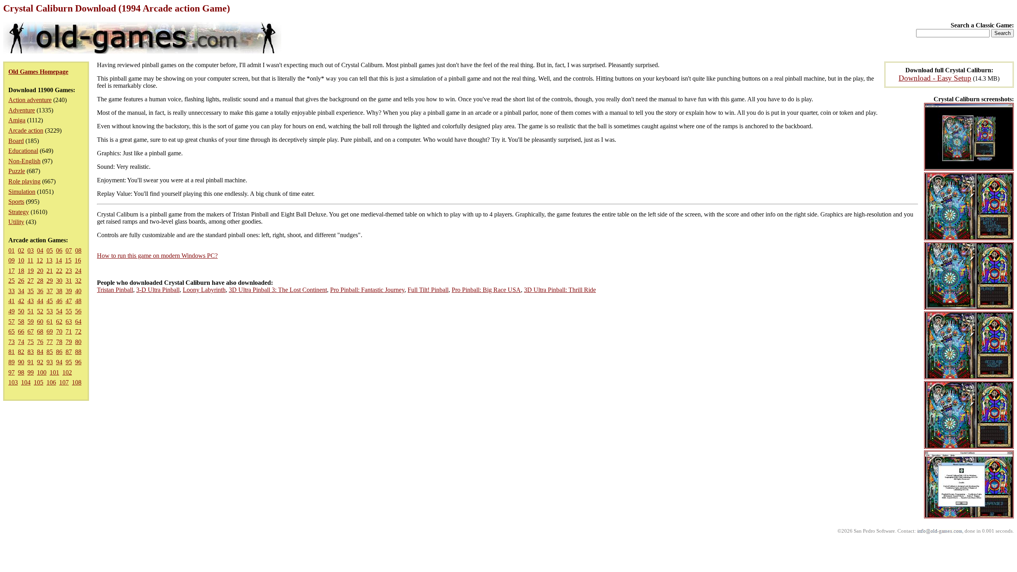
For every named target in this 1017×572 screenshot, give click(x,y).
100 (41, 372)
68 (40, 331)
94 (59, 362)
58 (21, 321)
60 (40, 321)
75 (30, 341)
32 (78, 280)
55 (69, 311)
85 (49, 351)
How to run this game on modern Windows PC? (157, 255)
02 (21, 250)
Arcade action (25, 130)
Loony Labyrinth (204, 289)
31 (69, 280)
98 (21, 372)
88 (78, 351)
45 (49, 301)
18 (21, 270)
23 (69, 270)
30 (59, 280)
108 (76, 382)
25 (11, 280)
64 (78, 321)
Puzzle (16, 171)
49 (11, 311)
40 (78, 291)
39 (69, 291)
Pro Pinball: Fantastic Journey (367, 289)
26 (21, 280)
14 (59, 260)
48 (78, 301)
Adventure (21, 110)
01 (11, 250)
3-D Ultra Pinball (158, 289)
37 (49, 291)
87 (69, 351)
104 (26, 382)
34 (21, 291)
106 (51, 382)
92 (40, 362)
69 (49, 331)
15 (68, 260)
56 (78, 311)
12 (40, 260)
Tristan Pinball (115, 289)
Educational (23, 150)
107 (64, 382)
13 (49, 260)
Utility (16, 221)
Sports (16, 201)
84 (40, 351)
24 (78, 270)
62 (59, 321)
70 (59, 331)
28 (40, 280)
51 (30, 311)
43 (30, 301)
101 (54, 372)
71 (69, 331)
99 (30, 372)
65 (11, 331)
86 (59, 351)
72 (78, 331)
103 (13, 382)
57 (11, 321)
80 (78, 341)
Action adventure (30, 100)
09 (11, 260)
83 (30, 351)
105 (38, 382)
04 (40, 250)
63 (69, 321)
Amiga (16, 120)
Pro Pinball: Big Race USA (486, 289)
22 (59, 270)
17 (11, 270)
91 (30, 362)
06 (59, 250)
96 (78, 362)
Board (16, 140)
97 (11, 372)
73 (11, 341)
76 (40, 341)
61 (49, 321)
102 (67, 372)
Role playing (24, 181)
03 (30, 250)
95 (69, 362)
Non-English (24, 161)
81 (11, 351)
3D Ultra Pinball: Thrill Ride (560, 289)
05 (49, 250)
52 (40, 311)
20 (40, 270)
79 (69, 341)
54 (59, 311)
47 (69, 301)
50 (21, 311)
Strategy (18, 212)
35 (30, 291)
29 (49, 280)
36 (40, 291)
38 (59, 291)
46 (59, 301)
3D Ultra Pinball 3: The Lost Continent (278, 289)
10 (21, 260)
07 (69, 250)
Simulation (21, 191)
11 (30, 260)
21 (49, 270)
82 (21, 351)
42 (21, 301)
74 (21, 341)
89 (11, 362)
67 (30, 331)
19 (30, 270)
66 (21, 331)
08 (78, 250)
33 (11, 291)
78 (59, 341)
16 (78, 260)
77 (49, 341)
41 (11, 301)
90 (21, 362)
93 (49, 362)
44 (40, 301)
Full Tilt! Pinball (428, 289)
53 (49, 311)
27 (30, 280)
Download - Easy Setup (935, 78)
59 (30, 321)
